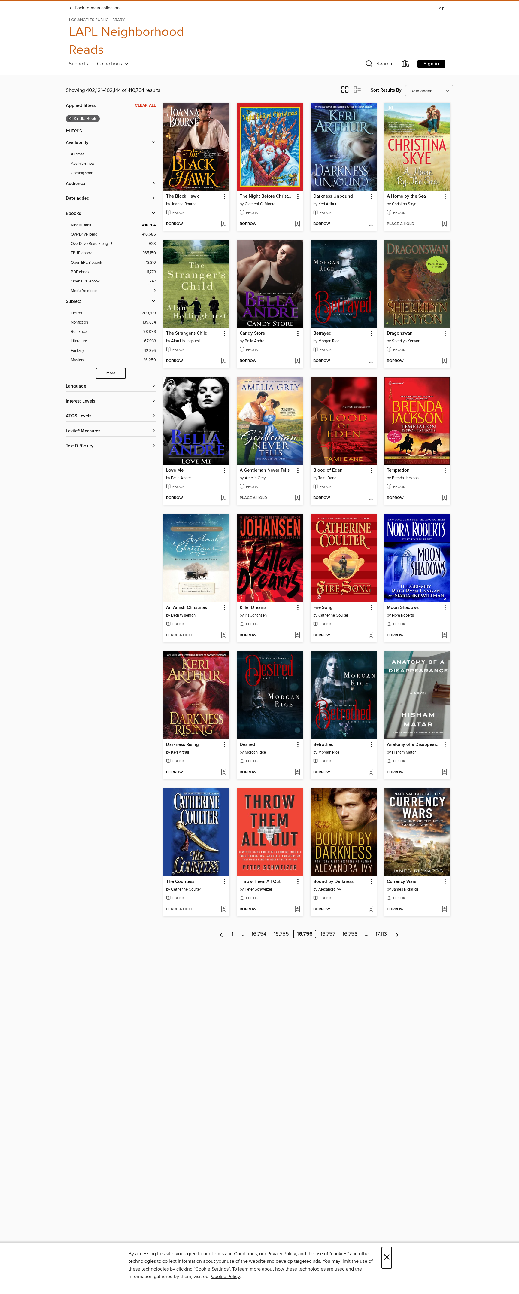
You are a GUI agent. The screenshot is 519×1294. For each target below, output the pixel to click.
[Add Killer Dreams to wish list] (297, 635)
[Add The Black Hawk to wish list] (223, 224)
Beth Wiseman (183, 615)
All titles (77, 154)
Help (440, 8)
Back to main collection (97, 8)
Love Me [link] (175, 470)
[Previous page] (221, 934)
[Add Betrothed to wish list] (371, 772)
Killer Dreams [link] (253, 607)
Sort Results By (386, 90)
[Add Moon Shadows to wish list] (444, 635)
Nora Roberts (403, 615)
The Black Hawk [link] (182, 196)
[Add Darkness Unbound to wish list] (371, 224)
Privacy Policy (281, 1254)
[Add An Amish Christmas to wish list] (223, 635)
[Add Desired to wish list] (297, 772)
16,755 (281, 934)
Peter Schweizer (258, 889)
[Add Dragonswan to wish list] (444, 361)
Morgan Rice (328, 341)
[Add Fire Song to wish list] (371, 635)
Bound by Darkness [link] (333, 881)
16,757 (327, 934)
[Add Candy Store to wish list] (297, 361)
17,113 (381, 934)
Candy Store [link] (252, 333)
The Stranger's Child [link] (187, 333)
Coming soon (82, 173)
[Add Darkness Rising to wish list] (223, 772)
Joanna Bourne (183, 204)
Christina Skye (404, 204)
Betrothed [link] (323, 744)
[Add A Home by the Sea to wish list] (444, 224)
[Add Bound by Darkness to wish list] (371, 909)
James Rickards (405, 889)
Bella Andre (254, 341)
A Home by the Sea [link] (406, 196)
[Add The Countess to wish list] (223, 909)
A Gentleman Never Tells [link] (265, 470)
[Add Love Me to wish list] (223, 498)
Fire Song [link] (323, 607)
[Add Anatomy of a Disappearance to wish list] (444, 772)
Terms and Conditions (234, 1254)
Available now (83, 163)
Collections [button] (110, 64)
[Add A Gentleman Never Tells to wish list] (297, 498)
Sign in (431, 64)
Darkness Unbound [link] (333, 196)
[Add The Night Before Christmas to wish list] (297, 224)
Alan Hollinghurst (185, 341)
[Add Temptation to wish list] (444, 498)
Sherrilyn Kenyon (406, 341)
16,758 (349, 934)
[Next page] (397, 934)
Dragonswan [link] (400, 333)
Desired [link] (247, 744)
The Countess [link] (180, 881)
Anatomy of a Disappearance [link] (414, 744)
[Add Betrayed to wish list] (371, 361)
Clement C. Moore (260, 204)
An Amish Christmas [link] (186, 607)
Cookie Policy (225, 1277)
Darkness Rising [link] (182, 744)
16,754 (258, 934)
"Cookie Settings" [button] (212, 1269)
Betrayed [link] (322, 333)
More (110, 373)
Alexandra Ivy (329, 889)
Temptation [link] (398, 470)
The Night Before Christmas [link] (267, 196)
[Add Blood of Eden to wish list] (371, 498)
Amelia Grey (255, 478)
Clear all (145, 105)
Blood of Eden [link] (328, 470)
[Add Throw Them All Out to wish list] (297, 909)
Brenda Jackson (405, 478)
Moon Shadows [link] (403, 607)
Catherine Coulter (333, 615)
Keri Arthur (327, 204)
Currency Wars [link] (401, 881)
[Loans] (405, 65)
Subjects (78, 64)
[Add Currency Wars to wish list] (444, 909)
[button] (378, 65)
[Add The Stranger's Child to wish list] (223, 361)
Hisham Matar (404, 752)
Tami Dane (327, 478)
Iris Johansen (256, 615)
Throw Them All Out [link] (260, 881)
